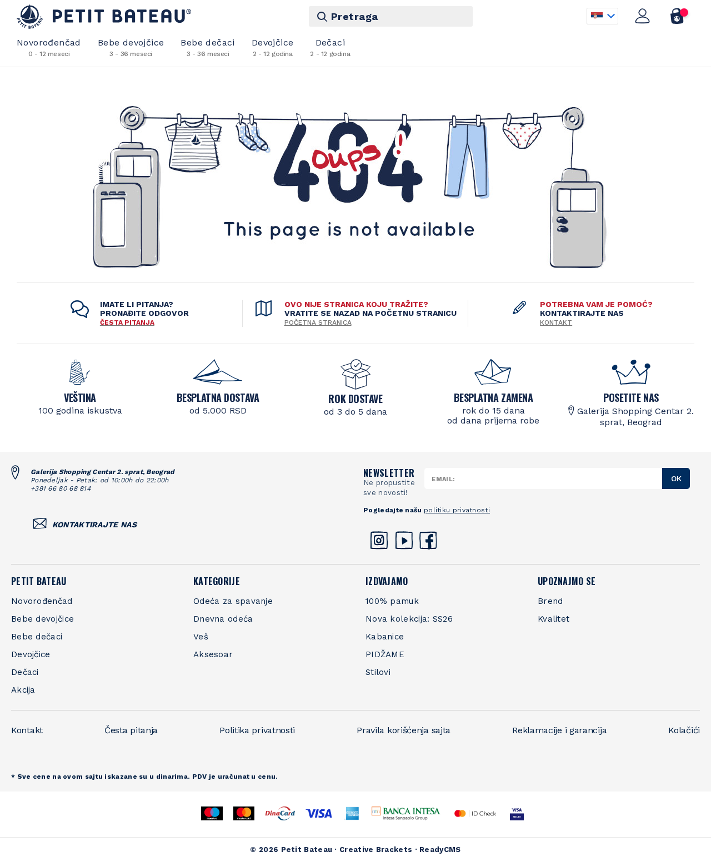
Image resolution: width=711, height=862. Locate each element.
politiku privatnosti (457, 510)
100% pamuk (392, 601)
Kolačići (684, 730)
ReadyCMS (439, 849)
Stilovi (377, 672)
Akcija (23, 690)
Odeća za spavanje (233, 601)
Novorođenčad (49, 47)
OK (676, 478)
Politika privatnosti (257, 730)
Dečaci (330, 47)
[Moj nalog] (642, 16)
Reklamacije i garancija (559, 730)
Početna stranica (318, 322)
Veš (200, 637)
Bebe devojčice (131, 47)
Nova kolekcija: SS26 (409, 619)
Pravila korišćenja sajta (403, 730)
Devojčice (273, 47)
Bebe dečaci (207, 47)
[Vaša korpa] (677, 16)
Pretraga (354, 16)
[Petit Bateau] (104, 16)
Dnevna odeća (223, 619)
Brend (550, 601)
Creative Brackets (375, 849)
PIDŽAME (384, 654)
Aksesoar (213, 654)
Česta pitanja (131, 730)
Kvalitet (553, 619)
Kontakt (556, 322)
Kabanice (384, 637)
